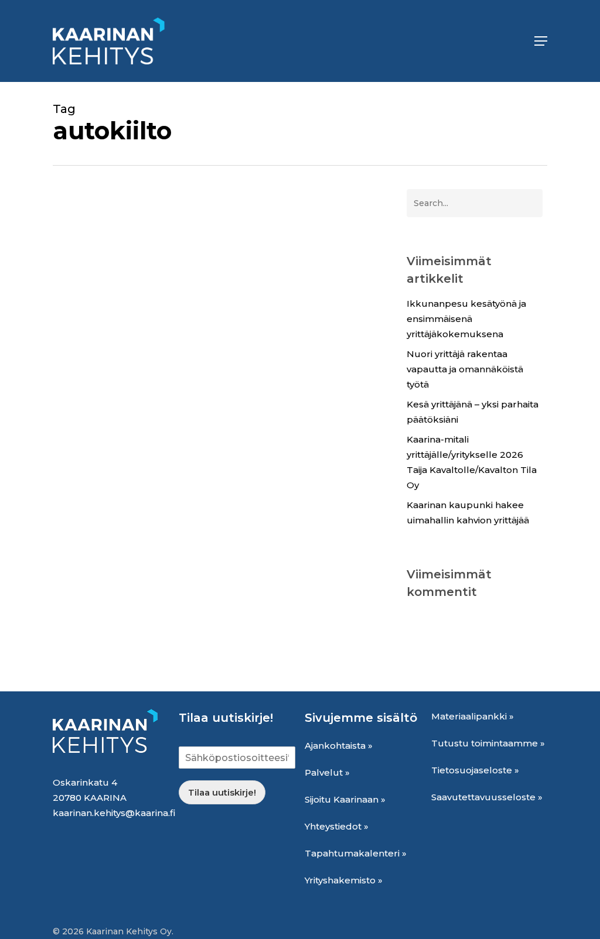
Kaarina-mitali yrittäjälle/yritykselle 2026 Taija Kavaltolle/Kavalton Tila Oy (472, 462)
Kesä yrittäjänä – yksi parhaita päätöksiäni (472, 412)
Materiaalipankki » (472, 716)
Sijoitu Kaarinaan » (345, 799)
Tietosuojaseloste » (475, 770)
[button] (540, 41)
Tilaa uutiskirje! (222, 792)
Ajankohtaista (100, 650)
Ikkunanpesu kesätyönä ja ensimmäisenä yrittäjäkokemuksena (466, 319)
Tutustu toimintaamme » (488, 743)
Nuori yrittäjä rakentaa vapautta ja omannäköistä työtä (465, 369)
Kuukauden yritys (174, 650)
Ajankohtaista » (339, 745)
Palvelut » (327, 772)
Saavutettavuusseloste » (487, 797)
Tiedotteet (241, 650)
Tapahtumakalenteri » (356, 853)
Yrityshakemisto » (344, 880)
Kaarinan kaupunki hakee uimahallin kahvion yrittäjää (468, 512)
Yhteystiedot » (337, 826)
